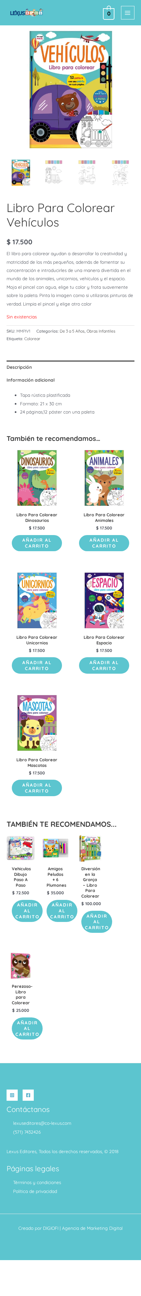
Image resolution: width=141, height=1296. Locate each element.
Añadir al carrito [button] (37, 543)
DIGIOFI (50, 1228)
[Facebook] (28, 1095)
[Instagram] (12, 1095)
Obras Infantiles (101, 331)
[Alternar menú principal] (127, 12)
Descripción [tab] (19, 367)
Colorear (32, 338)
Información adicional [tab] (31, 380)
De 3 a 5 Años (72, 331)
